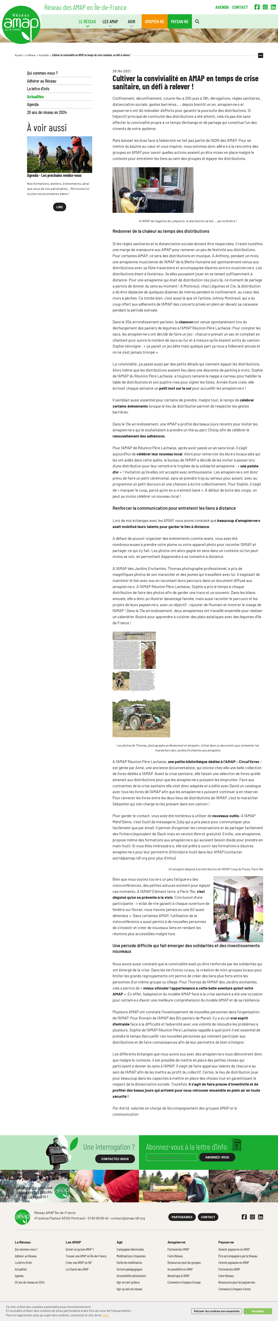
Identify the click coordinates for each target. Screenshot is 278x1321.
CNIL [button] (105, 1315)
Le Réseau (30, 55)
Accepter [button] (258, 1311)
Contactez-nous (115, 1159)
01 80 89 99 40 (98, 1218)
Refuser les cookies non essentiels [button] (217, 1311)
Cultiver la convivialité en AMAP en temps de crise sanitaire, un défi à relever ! (91, 55)
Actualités (44, 55)
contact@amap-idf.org (128, 1218)
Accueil (18, 55)
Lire (59, 207)
